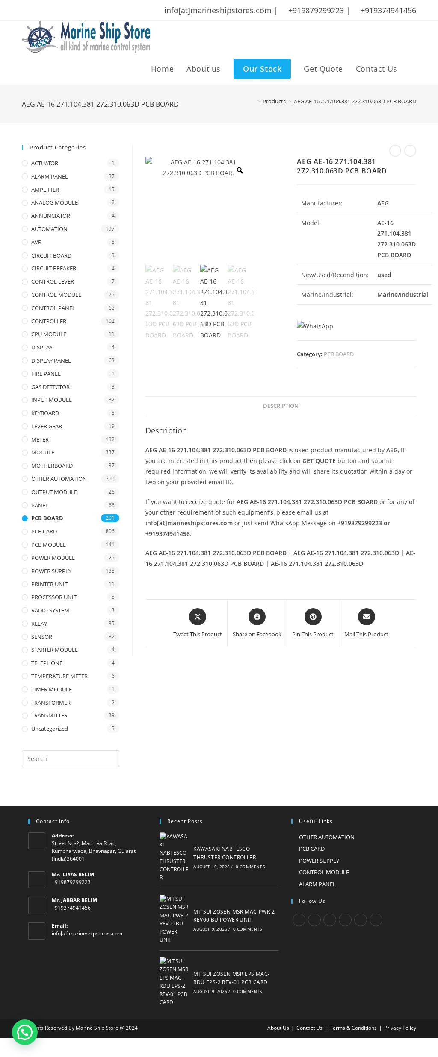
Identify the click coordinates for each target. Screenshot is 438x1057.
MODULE (42, 452)
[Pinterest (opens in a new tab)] (47, 10)
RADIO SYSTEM (50, 610)
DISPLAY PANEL (51, 360)
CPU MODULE (48, 334)
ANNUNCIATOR (50, 216)
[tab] (281, 406)
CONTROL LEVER (52, 281)
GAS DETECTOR (50, 387)
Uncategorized (49, 728)
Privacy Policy (400, 1027)
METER (40, 439)
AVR (36, 242)
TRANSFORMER (51, 702)
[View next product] (410, 151)
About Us (278, 1027)
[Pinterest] (360, 920)
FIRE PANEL (46, 374)
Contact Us (309, 1027)
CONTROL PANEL (53, 308)
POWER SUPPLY (51, 571)
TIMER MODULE (51, 689)
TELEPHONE (46, 663)
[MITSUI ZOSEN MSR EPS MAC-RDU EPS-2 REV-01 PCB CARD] (174, 981)
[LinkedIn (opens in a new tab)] (69, 10)
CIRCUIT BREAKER (53, 268)
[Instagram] (329, 920)
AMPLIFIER (45, 189)
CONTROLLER (48, 321)
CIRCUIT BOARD (51, 255)
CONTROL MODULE (56, 295)
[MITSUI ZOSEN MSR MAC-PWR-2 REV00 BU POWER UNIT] (174, 919)
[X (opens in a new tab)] (26, 10)
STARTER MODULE (54, 649)
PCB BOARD (339, 354)
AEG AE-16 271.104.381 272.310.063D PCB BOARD (355, 101)
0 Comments (250, 867)
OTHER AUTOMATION (59, 479)
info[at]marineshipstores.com (87, 933)
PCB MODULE (48, 544)
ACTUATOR (44, 163)
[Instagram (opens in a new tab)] (58, 10)
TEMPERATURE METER (59, 676)
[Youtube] (376, 920)
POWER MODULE (53, 558)
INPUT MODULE (51, 400)
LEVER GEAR (46, 426)
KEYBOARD (45, 413)
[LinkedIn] (345, 920)
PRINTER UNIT (49, 584)
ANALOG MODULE (54, 202)
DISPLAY (42, 347)
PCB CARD (44, 531)
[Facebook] (314, 920)
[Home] (252, 101)
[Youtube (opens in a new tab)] (80, 10)
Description (281, 406)
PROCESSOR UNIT (54, 597)
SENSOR (41, 637)
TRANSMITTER (49, 715)
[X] (299, 920)
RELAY (39, 623)
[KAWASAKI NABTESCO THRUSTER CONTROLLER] (174, 856)
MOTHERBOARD (52, 465)
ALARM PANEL (49, 176)
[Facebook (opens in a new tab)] (35, 10)
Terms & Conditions (353, 1027)
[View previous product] (395, 151)
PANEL (39, 505)
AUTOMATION (49, 229)
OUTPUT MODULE (54, 492)
